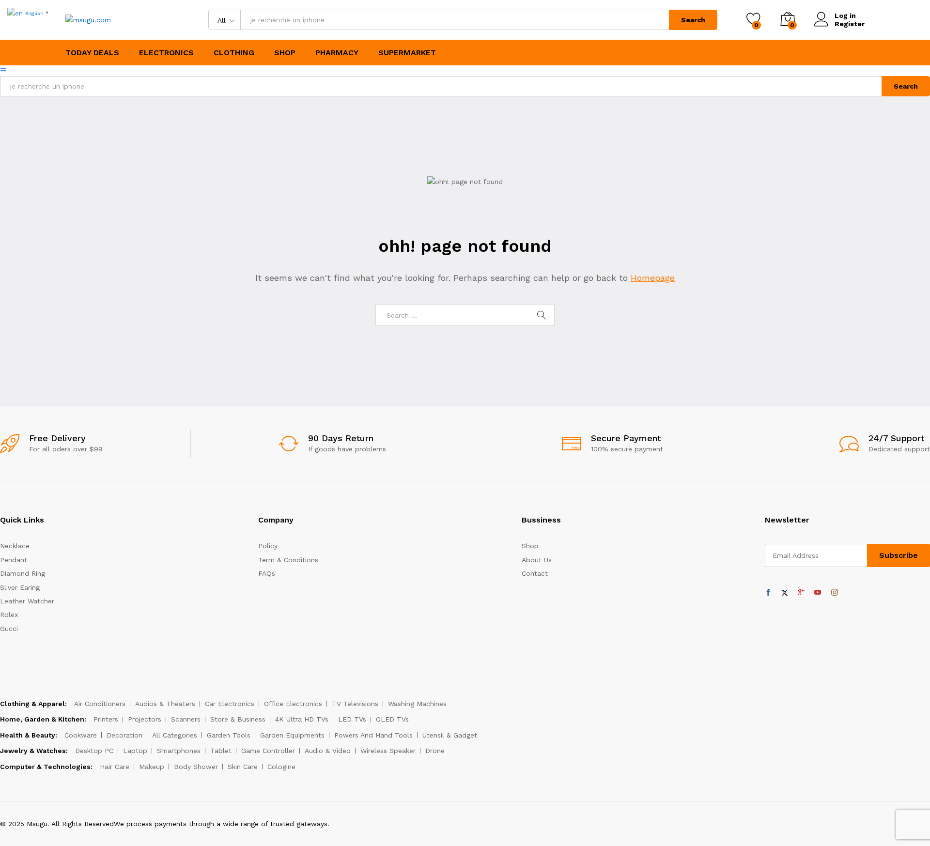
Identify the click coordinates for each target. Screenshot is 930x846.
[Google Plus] (801, 592)
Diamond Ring (22, 573)
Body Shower (196, 766)
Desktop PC (94, 750)
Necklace (15, 546)
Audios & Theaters (165, 704)
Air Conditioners (99, 704)
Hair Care (114, 766)
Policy (268, 546)
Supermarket (407, 53)
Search (693, 20)
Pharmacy (336, 53)
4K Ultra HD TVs (301, 719)
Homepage (653, 278)
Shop (284, 53)
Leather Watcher (27, 601)
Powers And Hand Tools (373, 735)
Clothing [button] (234, 53)
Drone (435, 750)
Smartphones (179, 750)
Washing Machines (417, 704)
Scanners (186, 719)
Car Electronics (229, 704)
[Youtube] (817, 592)
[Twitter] (784, 592)
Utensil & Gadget (449, 735)
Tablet (221, 750)
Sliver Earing (20, 587)
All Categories (174, 735)
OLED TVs (392, 719)
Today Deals (92, 53)
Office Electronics (293, 704)
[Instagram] (834, 592)
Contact (535, 573)
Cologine (281, 766)
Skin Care (243, 766)
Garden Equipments (292, 735)
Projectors (144, 719)
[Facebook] (768, 592)
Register (850, 24)
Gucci (9, 628)
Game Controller (268, 750)
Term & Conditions (288, 560)
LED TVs (352, 719)
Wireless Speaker (388, 750)
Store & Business (237, 719)
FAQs (266, 573)
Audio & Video (328, 750)
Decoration (124, 735)
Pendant (13, 560)
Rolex (9, 614)
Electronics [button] (166, 53)
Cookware (80, 735)
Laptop (135, 750)
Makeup (151, 766)
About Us (537, 560)
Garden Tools (228, 735)
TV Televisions (355, 704)
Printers (105, 719)
